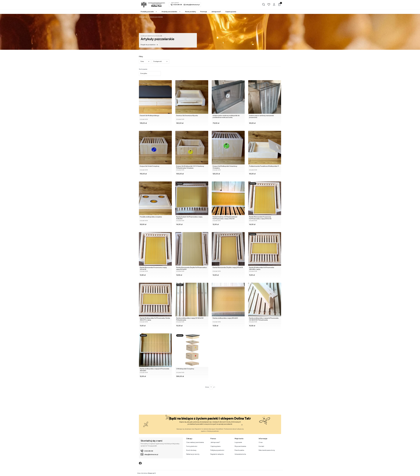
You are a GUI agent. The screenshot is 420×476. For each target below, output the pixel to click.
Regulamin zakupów (217, 454)
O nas (260, 442)
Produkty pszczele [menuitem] (147, 12)
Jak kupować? (215, 442)
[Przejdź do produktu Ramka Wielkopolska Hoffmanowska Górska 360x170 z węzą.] (155, 299)
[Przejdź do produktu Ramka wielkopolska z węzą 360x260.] (228, 299)
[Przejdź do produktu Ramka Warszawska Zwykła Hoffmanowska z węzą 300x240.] (191, 249)
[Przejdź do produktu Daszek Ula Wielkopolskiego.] (155, 97)
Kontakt (261, 446)
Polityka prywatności (217, 450)
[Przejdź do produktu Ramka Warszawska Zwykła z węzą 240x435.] (228, 249)
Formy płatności (191, 446)
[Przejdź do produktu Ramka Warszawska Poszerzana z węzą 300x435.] (155, 249)
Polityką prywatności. (213, 431)
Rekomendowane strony (267, 450)
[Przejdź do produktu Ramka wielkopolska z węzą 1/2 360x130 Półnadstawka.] (191, 299)
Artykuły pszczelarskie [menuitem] (169, 12)
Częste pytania (215, 446)
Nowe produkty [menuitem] (190, 12)
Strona (207, 387)
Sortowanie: (143, 69)
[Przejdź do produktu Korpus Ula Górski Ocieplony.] (155, 147)
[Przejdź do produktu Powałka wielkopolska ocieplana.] (155, 198)
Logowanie (238, 442)
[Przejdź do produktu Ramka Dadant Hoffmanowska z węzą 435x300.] (191, 198)
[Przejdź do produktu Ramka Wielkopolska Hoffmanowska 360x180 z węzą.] (264, 249)
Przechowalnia (239, 450)
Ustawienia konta (240, 454)
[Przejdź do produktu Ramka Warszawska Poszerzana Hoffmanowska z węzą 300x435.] (264, 198)
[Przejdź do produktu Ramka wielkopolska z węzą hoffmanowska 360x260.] (155, 350)
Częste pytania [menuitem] (230, 12)
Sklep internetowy (145, 473)
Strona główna (143, 17)
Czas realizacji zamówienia (195, 442)
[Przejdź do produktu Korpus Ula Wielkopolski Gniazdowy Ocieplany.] (228, 147)
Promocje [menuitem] (203, 12)
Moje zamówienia (240, 446)
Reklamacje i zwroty (192, 454)
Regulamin (198, 429)
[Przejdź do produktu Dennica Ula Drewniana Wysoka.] (191, 97)
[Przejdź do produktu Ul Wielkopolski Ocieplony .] (191, 350)
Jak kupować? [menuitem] (216, 12)
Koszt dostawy (191, 450)
